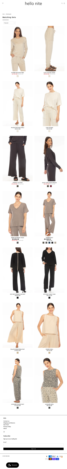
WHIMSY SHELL (49, 349)
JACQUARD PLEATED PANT (17, 404)
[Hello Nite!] (33, 3)
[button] (15, 239)
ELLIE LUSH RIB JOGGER (49, 72)
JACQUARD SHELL (49, 404)
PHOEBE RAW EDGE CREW (17, 72)
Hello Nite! (8, 456)
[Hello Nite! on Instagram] (4, 432)
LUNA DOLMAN (49, 127)
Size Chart (6, 424)
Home (4, 14)
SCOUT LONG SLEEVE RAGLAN (49, 182)
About (5, 428)
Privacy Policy (7, 426)
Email (5, 442)
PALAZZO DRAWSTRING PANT (17, 349)
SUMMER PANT (49, 237)
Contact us (6, 421)
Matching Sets (8, 14)
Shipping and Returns (9, 423)
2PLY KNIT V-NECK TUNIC (49, 294)
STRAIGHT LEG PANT (18, 182)
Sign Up (33, 448)
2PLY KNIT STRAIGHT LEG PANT (17, 294)
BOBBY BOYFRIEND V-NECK (17, 237)
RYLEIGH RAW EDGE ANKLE (17, 127)
